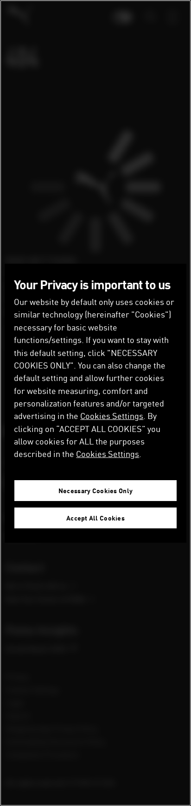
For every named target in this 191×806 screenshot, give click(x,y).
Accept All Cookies (95, 518)
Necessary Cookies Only (95, 491)
